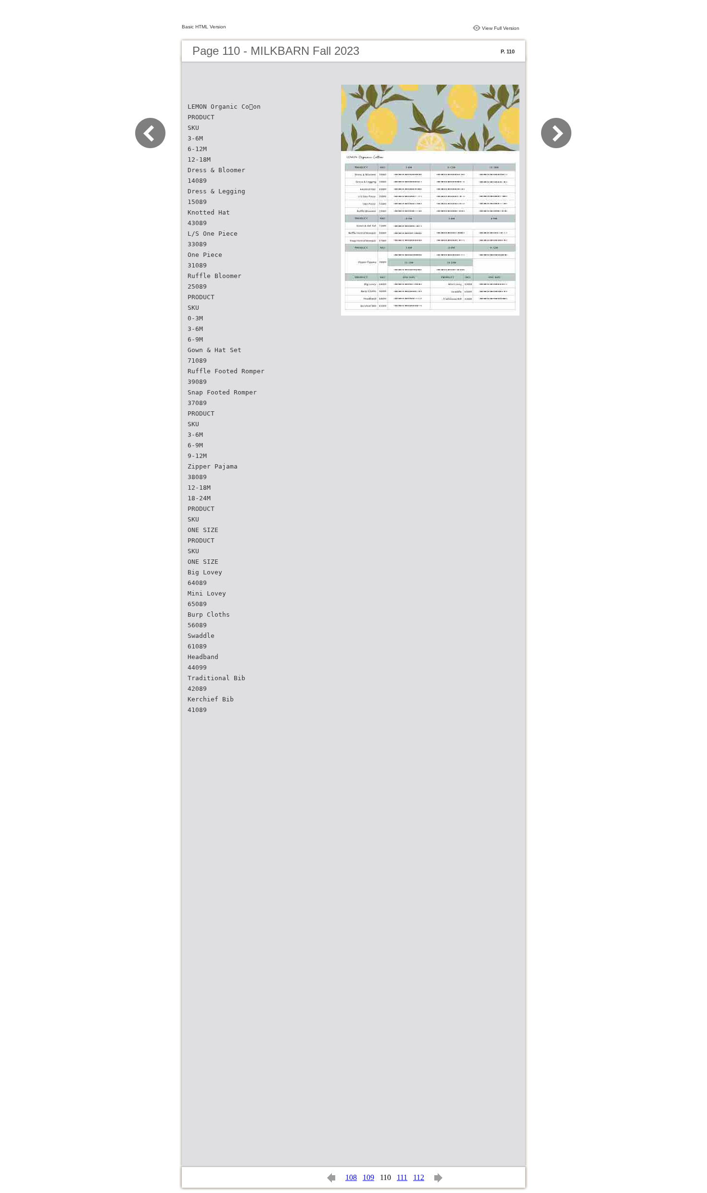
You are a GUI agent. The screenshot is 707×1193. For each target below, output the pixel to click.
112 (418, 1177)
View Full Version (500, 28)
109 (368, 1177)
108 (351, 1177)
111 (402, 1177)
